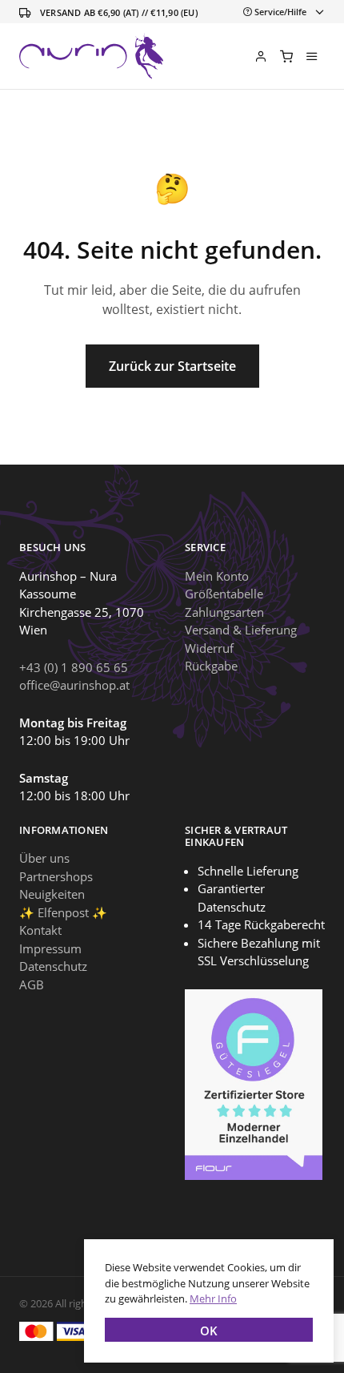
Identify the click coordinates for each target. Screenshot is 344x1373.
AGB (31, 984)
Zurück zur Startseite (172, 366)
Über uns (44, 858)
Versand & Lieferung (241, 630)
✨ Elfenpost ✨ (63, 912)
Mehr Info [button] (213, 1298)
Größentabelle (224, 594)
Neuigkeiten (52, 894)
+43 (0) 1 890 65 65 (73, 667)
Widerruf (209, 648)
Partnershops (56, 876)
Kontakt (40, 930)
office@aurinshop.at (74, 685)
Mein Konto (217, 576)
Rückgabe (211, 666)
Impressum (50, 948)
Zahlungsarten (224, 612)
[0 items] (286, 56)
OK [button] (209, 1331)
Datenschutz (53, 966)
